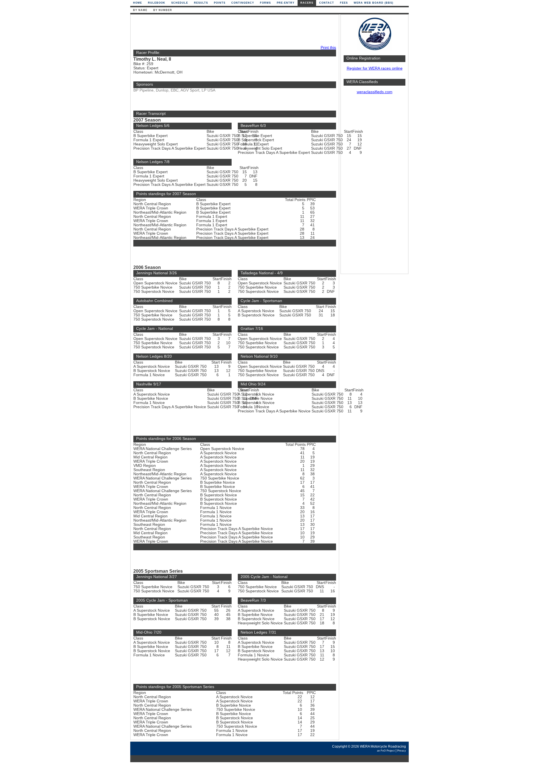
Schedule (179, 2)
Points (219, 2)
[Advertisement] (374, 186)
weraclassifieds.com (374, 92)
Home (137, 2)
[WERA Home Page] (374, 49)
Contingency (242, 2)
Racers (306, 2)
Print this (328, 47)
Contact (326, 2)
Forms (265, 2)
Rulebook (156, 2)
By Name (140, 10)
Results (201, 2)
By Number (162, 10)
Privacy (401, 750)
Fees (344, 2)
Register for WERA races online (375, 68)
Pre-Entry (285, 2)
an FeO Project (386, 750)
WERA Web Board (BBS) (373, 2)
